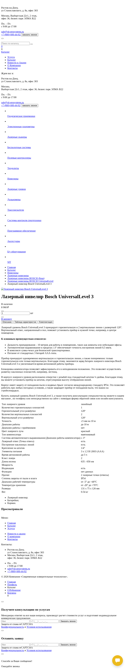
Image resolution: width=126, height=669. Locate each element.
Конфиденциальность (12, 627)
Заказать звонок (68, 621)
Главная (11, 523)
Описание (7, 322)
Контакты (12, 68)
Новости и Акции (16, 62)
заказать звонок (29, 35)
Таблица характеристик (25, 322)
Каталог (5, 52)
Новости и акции (16, 533)
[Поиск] (31, 44)
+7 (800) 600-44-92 (10, 105)
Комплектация (45, 322)
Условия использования (39, 627)
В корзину (6, 319)
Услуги (11, 57)
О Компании (14, 65)
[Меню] (2, 38)
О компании (13, 536)
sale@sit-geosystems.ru (12, 31)
